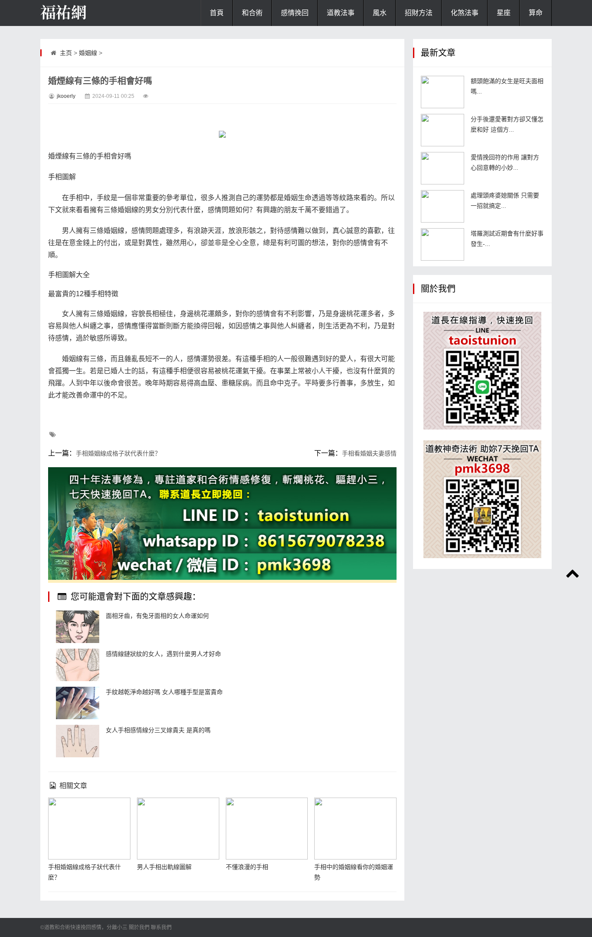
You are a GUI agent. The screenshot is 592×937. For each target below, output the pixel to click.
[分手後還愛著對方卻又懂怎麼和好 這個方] (442, 130)
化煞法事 (464, 12)
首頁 (217, 12)
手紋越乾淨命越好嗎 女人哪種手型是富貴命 (164, 691)
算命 (536, 12)
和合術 (252, 12)
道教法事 (341, 12)
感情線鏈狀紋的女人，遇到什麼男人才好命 (163, 653)
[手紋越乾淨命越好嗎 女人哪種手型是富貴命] (77, 703)
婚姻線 (88, 52)
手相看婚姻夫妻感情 (369, 453)
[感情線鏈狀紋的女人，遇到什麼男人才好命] (77, 665)
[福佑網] (83, 13)
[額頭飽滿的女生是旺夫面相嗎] (442, 92)
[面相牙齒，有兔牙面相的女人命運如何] (77, 627)
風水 (380, 12)
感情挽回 (295, 12)
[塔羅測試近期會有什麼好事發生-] (442, 244)
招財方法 (419, 12)
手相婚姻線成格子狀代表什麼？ (118, 453)
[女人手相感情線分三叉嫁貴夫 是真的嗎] (77, 741)
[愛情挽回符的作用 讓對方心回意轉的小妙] (442, 168)
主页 (66, 52)
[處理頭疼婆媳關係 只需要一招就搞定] (442, 206)
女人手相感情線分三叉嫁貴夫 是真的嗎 (158, 730)
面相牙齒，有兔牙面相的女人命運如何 (157, 615)
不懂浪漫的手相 (247, 866)
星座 (504, 12)
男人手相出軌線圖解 (164, 866)
